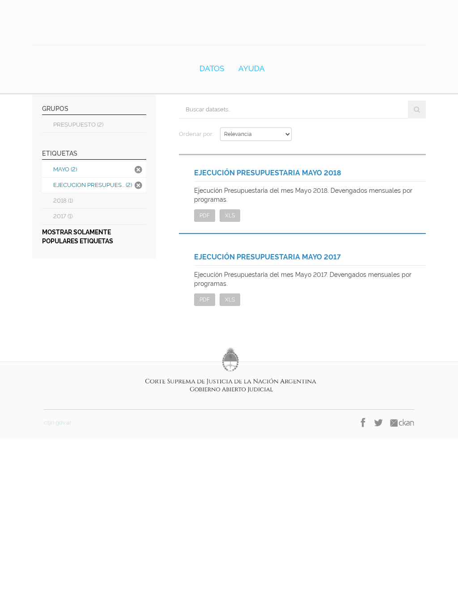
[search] (417, 110)
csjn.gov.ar (58, 422)
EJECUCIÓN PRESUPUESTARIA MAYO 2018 (267, 173)
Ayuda (251, 68)
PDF (204, 215)
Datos (211, 68)
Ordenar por (195, 134)
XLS (230, 215)
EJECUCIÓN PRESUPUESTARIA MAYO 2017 (267, 257)
